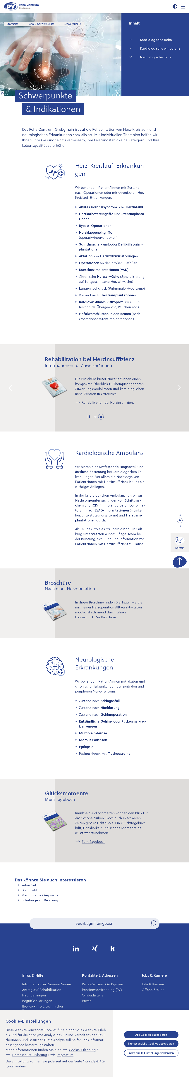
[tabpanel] (94, 384)
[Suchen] (153, 923)
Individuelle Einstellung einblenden (151, 1053)
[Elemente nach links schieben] (10, 388)
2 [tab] (101, 417)
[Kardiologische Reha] (180, 515)
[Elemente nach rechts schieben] (179, 388)
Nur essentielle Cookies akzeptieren (151, 1043)
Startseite (12, 24)
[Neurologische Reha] (180, 526)
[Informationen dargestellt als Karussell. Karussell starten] (88, 416)
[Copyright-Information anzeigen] (2, 93)
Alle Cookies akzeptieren (151, 1035)
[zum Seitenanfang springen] (180, 561)
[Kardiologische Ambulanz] (180, 520)
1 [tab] (95, 417)
